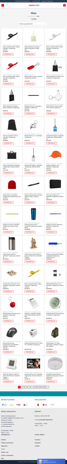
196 (44, 387)
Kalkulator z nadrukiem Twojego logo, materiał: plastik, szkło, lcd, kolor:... (33, 315)
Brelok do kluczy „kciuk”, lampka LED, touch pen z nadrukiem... (54, 106)
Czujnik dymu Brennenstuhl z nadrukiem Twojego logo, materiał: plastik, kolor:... (55, 376)
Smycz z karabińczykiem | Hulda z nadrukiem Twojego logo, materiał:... (11, 48)
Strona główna (31, 16)
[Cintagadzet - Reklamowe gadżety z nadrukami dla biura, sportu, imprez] (34, 5)
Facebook (37, 439)
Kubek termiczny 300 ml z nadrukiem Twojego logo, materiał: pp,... (11, 256)
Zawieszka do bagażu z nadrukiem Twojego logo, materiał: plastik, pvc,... (55, 137)
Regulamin (4, 446)
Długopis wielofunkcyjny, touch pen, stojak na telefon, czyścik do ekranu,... (33, 196)
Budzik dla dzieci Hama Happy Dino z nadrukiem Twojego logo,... (55, 314)
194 (36, 387)
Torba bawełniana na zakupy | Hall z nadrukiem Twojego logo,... (54, 77)
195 (40, 387)
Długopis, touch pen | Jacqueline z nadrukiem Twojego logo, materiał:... (33, 107)
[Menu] (2, 5)
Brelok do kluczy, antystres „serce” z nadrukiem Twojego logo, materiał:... (12, 315)
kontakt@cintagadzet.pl (46, 419)
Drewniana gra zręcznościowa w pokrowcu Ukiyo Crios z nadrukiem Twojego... (33, 256)
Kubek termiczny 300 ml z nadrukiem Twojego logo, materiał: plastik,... (33, 226)
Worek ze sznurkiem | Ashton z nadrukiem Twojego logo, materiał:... (10, 137)
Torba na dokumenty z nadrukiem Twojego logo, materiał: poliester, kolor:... (11, 167)
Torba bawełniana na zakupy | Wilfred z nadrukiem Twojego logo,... (32, 48)
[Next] (47, 387)
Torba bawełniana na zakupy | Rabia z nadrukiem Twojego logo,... (12, 106)
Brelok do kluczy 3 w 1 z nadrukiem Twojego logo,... (33, 136)
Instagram (38, 443)
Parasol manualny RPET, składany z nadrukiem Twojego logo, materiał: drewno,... (54, 256)
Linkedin (37, 446)
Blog (2, 458)
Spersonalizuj (8, 54)
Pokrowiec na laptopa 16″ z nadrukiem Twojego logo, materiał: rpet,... (55, 196)
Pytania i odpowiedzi (7, 455)
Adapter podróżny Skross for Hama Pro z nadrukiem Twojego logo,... (33, 344)
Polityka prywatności (7, 443)
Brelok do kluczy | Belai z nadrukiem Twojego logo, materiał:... (33, 77)
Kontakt (3, 439)
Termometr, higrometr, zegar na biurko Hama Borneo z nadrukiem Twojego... (11, 376)
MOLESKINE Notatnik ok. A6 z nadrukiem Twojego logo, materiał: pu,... (55, 285)
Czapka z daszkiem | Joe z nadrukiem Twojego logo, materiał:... (52, 167)
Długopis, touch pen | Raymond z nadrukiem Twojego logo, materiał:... (54, 226)
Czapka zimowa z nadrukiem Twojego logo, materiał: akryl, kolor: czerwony (12, 196)
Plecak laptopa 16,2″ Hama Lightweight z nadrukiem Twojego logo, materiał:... (54, 345)
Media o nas (4, 452)
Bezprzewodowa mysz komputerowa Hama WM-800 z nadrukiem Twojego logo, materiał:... (11, 345)
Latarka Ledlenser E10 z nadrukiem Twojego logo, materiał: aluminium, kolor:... (33, 376)
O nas (3, 449)
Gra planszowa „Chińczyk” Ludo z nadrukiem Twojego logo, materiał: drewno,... (11, 285)
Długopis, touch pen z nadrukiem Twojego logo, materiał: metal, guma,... (11, 226)
